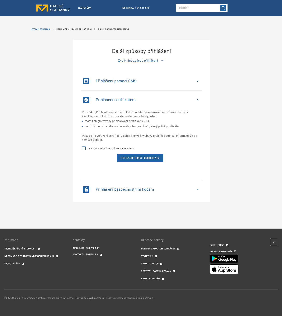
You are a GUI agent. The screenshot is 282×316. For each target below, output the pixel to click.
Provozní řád (12, 263)
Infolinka (128, 8)
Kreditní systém (151, 278)
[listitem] (141, 60)
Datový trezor (150, 263)
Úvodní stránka (40, 29)
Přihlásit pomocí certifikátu (140, 158)
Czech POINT (217, 245)
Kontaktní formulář (85, 254)
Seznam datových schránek (158, 248)
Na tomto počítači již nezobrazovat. (111, 148)
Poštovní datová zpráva (156, 271)
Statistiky (147, 256)
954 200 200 (142, 8)
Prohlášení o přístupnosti (20, 248)
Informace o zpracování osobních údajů (29, 256)
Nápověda (85, 8)
